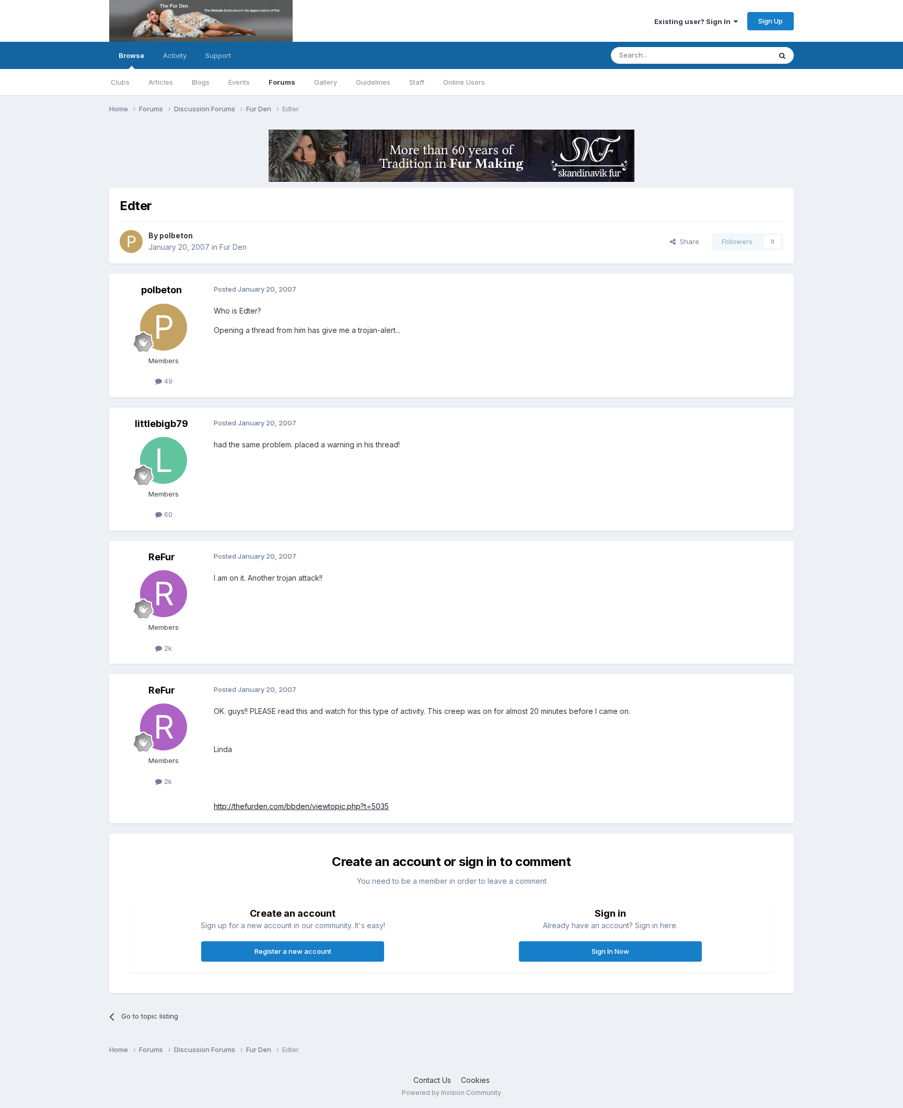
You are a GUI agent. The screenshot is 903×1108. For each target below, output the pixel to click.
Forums (282, 82)
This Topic (740, 55)
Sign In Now (610, 951)
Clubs (120, 82)
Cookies (475, 1080)
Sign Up (770, 21)
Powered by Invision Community (451, 1093)
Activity (175, 55)
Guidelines (373, 82)
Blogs (201, 82)
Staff (416, 82)
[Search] (782, 55)
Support (218, 55)
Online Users (464, 82)
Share (687, 241)
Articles (160, 82)
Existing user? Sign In (694, 21)
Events (239, 82)
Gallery (325, 82)
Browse (131, 55)
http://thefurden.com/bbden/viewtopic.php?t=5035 (301, 806)
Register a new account (292, 951)
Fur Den (233, 247)
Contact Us (432, 1080)
